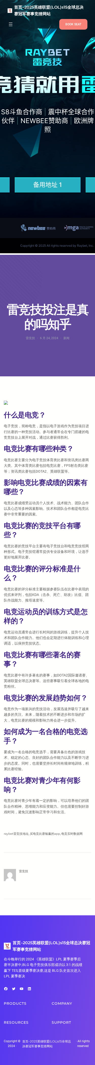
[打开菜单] (11, 24)
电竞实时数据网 (72, 834)
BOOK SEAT (73, 24)
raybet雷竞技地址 (16, 834)
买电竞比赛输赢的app (45, 834)
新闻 (66, 338)
